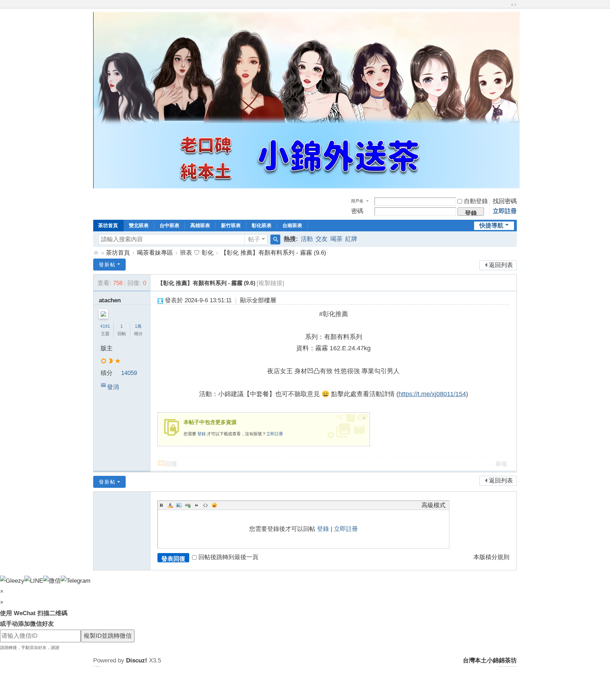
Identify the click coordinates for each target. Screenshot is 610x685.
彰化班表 (261, 225)
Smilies (214, 505)
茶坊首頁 (108, 225)
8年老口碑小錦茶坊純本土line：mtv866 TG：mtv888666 (96, 253)
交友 (322, 239)
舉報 (501, 464)
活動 (307, 239)
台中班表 (169, 225)
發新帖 (107, 264)
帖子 (254, 239)
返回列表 (501, 265)
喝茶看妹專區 (155, 252)
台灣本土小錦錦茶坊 (490, 660)
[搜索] (275, 239)
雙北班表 (139, 225)
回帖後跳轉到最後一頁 (228, 557)
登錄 (201, 433)
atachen (110, 300)
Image (179, 505)
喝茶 (336, 239)
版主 (107, 348)
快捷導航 (491, 225)
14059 (129, 373)
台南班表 (292, 225)
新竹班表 (231, 225)
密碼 (357, 211)
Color (170, 505)
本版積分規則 (491, 557)
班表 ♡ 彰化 (197, 252)
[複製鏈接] (270, 283)
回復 (171, 464)
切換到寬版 (513, 5)
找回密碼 (505, 201)
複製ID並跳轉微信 (108, 635)
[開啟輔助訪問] (507, 5)
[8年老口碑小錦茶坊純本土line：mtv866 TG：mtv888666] (306, 186)
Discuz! (136, 660)
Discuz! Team (98, 666)
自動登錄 (476, 201)
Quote (196, 505)
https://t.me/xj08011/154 (432, 394)
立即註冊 (505, 211)
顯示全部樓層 (258, 300)
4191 (105, 326)
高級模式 (433, 505)
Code (205, 505)
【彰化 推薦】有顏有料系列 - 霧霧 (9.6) (273, 252)
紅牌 (351, 239)
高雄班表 (200, 225)
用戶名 (357, 201)
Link (187, 505)
